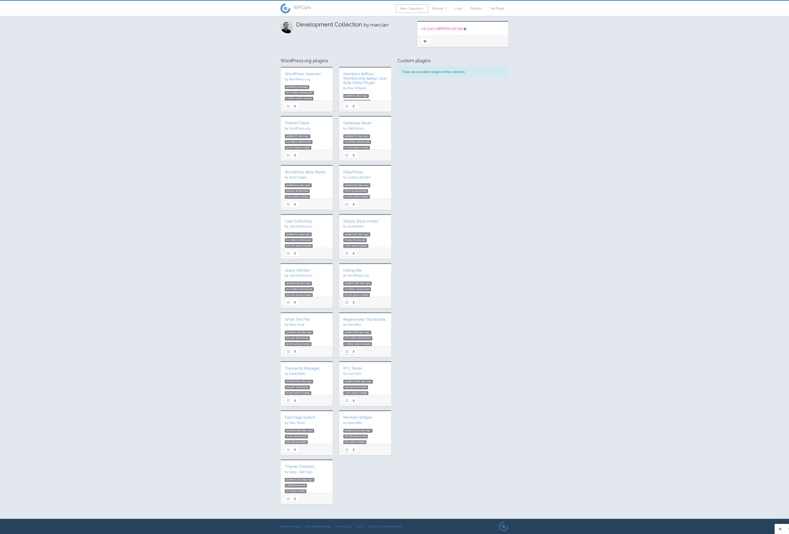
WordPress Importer (303, 74)
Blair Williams (357, 88)
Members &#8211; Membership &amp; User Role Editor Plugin (365, 78)
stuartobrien (356, 226)
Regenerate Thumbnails (364, 319)
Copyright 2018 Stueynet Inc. (385, 526)
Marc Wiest (297, 422)
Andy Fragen (298, 177)
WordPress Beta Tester (305, 172)
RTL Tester (352, 368)
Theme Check (297, 123)
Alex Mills (354, 324)
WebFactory (356, 128)
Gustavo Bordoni (359, 177)
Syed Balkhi (297, 373)
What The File (297, 319)
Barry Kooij (296, 324)
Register (476, 8)
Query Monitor (297, 270)
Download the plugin (318, 526)
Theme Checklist (300, 466)
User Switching (298, 221)
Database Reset (357, 123)
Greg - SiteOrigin (300, 472)
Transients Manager (302, 368)
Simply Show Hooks (360, 221)
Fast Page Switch (300, 417)
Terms (360, 526)
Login (458, 8)
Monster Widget (357, 417)
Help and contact (290, 526)
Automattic (355, 422)
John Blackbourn (300, 226)
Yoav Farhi (354, 373)
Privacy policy (343, 526)
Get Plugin (497, 8)
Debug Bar (352, 270)
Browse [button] (438, 8)
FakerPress (353, 172)
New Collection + (412, 8)
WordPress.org (299, 79)
